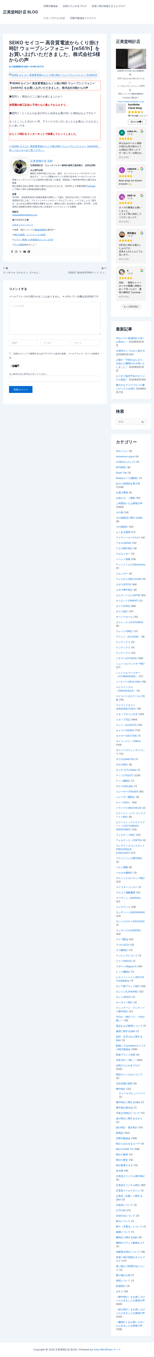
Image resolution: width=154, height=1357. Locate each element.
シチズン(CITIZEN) (126, 658)
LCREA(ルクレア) (125, 461)
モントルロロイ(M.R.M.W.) (130, 921)
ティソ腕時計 (123, 780)
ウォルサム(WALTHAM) (129, 578)
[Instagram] (16, 251)
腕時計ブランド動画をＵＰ (130, 1242)
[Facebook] (12, 251)
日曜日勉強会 (50, 6)
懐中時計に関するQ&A (128, 1102)
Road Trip (121, 472)
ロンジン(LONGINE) (127, 991)
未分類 (119, 1170)
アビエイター (123, 553)
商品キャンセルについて (129, 1074)
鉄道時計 (121, 1285)
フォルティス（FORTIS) (129, 840)
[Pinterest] (29, 251)
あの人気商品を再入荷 (128, 483)
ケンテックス (123, 642)
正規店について (124, 1204)
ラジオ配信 (19, 244)
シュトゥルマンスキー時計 (130, 663)
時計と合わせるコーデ (128, 1143)
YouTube (91, 186)
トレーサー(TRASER (127, 791)
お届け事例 (122, 492)
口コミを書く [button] (137, 121)
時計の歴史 (122, 1159)
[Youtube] (24, 251)
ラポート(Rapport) (126, 966)
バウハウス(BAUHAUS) (129, 807)
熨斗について (123, 1221)
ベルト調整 (122, 867)
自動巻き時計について (128, 1251)
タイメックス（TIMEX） (129, 741)
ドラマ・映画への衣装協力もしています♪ (33, 239)
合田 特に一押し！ (126, 1060)
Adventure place (125, 456)
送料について (123, 1280)
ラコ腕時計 (122, 950)
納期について (123, 1231)
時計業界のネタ (124, 1165)
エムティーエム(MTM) (128, 595)
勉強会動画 (40, 229)
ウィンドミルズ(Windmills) (130, 564)
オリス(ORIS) (123, 605)
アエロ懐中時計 (124, 548)
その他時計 (122, 526)
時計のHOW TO (124, 1149)
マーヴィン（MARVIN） (129, 897)
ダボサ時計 (122, 764)
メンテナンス (123, 906)
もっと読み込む (131, 306)
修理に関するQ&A (125, 1031)
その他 (119, 512)
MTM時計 (121, 467)
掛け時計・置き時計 (127, 1127)
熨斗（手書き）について (129, 1226)
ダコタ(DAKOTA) (125, 759)
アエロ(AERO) (123, 542)
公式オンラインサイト (22, 224)
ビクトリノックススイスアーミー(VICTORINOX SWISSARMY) (130, 826)
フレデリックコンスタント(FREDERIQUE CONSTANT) (130, 849)
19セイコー (122, 451)
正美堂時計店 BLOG (20, 12)
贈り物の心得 (123, 1275)
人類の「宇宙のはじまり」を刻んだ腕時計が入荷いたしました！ (130, 363)
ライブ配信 (122, 939)
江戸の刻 (121, 1210)
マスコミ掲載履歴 (125, 892)
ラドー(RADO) (124, 960)
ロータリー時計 (124, 1002)
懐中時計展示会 (124, 1107)
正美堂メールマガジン (128, 1190)
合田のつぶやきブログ (75, 6)
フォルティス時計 (125, 834)
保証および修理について (129, 1025)
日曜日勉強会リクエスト (83, 18)
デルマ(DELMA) (124, 786)
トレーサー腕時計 (125, 796)
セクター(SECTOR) (126, 735)
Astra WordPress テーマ (107, 1349)
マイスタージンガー (127, 887)
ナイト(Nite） (123, 802)
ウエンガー (122, 573)
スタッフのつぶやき (54, 18)
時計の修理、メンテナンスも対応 (30, 234)
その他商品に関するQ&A (129, 517)
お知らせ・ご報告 (125, 497)
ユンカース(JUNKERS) (128, 930)
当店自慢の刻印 (124, 1083)
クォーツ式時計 (124, 631)
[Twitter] (20, 251)
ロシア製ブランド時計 (128, 986)
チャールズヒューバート (132, 1093)
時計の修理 (122, 1154)
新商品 (119, 1132)
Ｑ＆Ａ (119, 1291)
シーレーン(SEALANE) (128, 681)
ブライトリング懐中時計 (129, 858)
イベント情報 (123, 559)
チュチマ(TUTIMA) (126, 769)
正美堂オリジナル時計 (128, 1185)
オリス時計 (122, 611)
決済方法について (125, 1215)
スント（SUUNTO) (126, 724)
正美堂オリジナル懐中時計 (130, 1176)
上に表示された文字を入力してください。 (29, 374)
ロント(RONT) (124, 996)
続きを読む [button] (124, 157)
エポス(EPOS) (123, 584)
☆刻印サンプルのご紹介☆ (130, 350)
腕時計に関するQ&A (127, 1237)
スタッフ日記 (123, 719)
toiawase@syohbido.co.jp (24, 215)
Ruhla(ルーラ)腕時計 (127, 478)
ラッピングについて (127, 955)
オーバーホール (124, 616)
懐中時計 (121, 1088)
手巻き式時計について (128, 1113)
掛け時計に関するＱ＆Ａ (129, 1118)
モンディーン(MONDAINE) (130, 912)
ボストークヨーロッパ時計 (130, 878)
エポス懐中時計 (124, 589)
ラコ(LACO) (122, 944)
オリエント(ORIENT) (127, 600)
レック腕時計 (123, 971)
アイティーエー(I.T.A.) (128, 537)
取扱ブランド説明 (125, 1054)
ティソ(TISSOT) (124, 775)
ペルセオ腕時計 (124, 872)
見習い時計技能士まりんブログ (108, 6)
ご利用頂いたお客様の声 (129, 503)
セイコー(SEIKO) (125, 730)
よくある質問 (123, 532)
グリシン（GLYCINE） (128, 636)
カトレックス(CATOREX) (129, 622)
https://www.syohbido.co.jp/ (131, 101)
